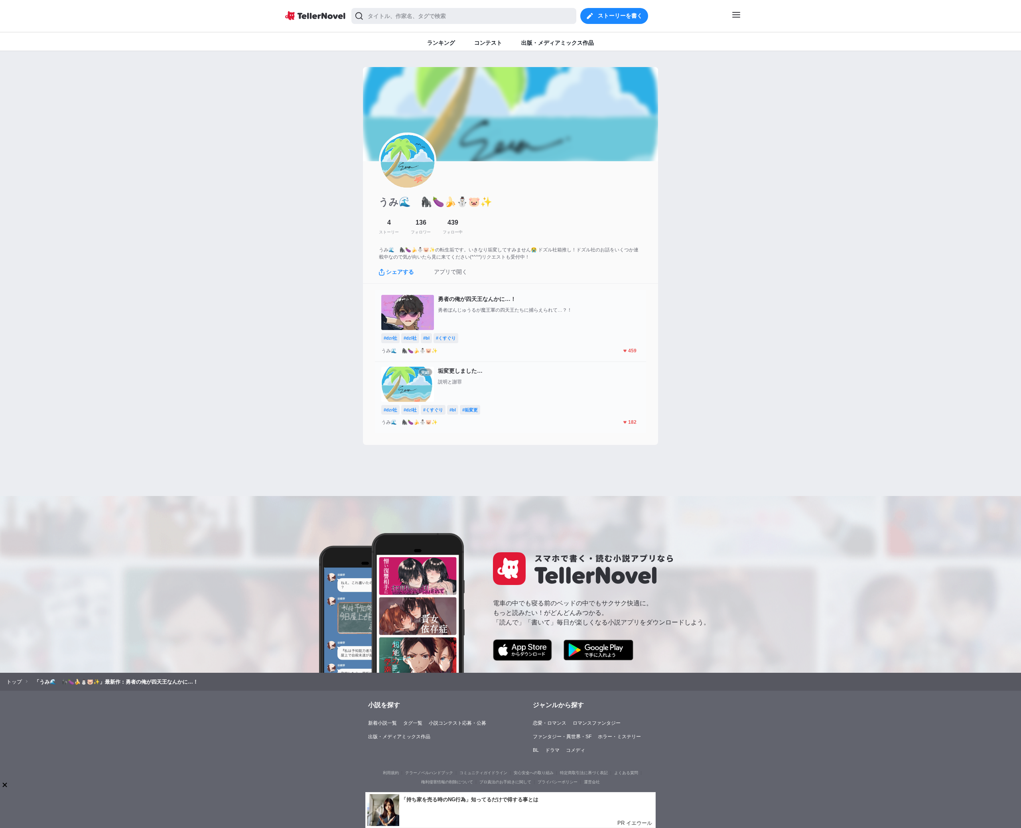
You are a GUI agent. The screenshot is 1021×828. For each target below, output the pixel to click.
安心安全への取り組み (534, 773)
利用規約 (391, 773)
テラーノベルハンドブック (429, 773)
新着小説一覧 (382, 723)
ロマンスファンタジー (597, 723)
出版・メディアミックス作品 (399, 736)
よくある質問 (626, 773)
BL (536, 750)
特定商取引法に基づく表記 (584, 773)
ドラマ (552, 750)
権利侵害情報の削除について (447, 782)
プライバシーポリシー (558, 782)
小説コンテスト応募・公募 (457, 723)
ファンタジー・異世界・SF (562, 736)
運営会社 (592, 782)
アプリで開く (450, 272)
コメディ (575, 750)
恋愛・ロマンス (549, 723)
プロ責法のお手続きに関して (505, 782)
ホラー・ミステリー (619, 736)
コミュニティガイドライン (483, 773)
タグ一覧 (412, 723)
